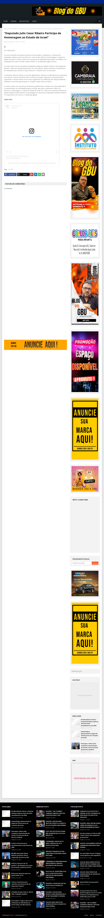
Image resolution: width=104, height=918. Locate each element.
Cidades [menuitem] (13, 21)
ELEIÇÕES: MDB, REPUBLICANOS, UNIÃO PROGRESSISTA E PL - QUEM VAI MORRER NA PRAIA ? (90, 825)
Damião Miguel (10, 42)
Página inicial (7, 29)
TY (13, 915)
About (92, 915)
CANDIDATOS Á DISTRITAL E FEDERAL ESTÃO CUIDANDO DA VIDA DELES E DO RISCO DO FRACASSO (90, 814)
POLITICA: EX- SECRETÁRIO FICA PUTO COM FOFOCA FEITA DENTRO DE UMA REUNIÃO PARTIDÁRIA (56, 874)
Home (86, 915)
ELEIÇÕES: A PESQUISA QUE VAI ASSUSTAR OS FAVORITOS (56, 884)
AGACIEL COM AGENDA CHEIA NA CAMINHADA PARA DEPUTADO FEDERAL (90, 845)
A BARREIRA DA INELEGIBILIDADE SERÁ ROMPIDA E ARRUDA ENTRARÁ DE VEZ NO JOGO (56, 863)
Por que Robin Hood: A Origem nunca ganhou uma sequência (90, 854)
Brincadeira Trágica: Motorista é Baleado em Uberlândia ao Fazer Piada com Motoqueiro (21, 903)
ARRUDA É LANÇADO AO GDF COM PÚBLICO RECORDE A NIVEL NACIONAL (56, 853)
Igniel (80, 671)
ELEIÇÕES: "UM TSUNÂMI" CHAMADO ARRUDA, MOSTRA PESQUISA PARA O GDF (55, 813)
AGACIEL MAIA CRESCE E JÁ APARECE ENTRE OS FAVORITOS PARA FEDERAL (56, 904)
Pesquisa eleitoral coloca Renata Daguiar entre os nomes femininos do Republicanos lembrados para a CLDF (91, 894)
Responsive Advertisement (85, 695)
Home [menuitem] (6, 21)
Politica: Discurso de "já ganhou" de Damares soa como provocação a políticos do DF (21, 865)
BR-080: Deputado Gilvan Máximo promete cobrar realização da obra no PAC (20, 855)
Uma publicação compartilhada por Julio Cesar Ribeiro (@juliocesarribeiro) (32, 163)
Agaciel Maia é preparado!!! (89, 882)
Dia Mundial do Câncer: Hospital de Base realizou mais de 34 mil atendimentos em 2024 (89, 722)
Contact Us (99, 915)
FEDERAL (15, 29)
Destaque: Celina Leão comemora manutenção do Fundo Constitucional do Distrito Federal (89, 746)
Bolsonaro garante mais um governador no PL (20, 874)
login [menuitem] (34, 21)
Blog (25, 915)
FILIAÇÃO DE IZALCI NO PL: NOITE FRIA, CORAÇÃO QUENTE (22, 893)
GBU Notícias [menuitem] (24, 21)
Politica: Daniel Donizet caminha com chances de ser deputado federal (21, 884)
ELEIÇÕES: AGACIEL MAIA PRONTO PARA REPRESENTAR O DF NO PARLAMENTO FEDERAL (56, 894)
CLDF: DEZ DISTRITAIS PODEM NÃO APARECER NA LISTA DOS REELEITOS (55, 833)
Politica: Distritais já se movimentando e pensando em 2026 (21, 845)
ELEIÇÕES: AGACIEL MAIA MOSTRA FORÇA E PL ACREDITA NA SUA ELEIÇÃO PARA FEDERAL (56, 823)
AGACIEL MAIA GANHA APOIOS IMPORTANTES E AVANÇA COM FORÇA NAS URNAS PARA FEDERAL (91, 864)
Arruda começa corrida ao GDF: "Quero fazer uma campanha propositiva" (90, 835)
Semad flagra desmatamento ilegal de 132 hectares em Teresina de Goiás (89, 734)
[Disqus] (35, 261)
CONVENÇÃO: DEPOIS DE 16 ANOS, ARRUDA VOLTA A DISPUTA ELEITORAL (54, 843)
